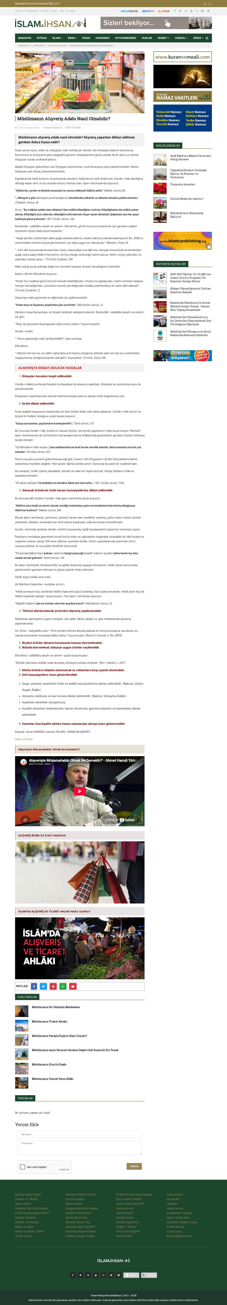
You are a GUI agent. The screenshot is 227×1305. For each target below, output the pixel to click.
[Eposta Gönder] (73, 986)
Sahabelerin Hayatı (179, 1213)
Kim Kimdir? (124, 1236)
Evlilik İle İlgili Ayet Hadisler (134, 1194)
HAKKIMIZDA (32, 10)
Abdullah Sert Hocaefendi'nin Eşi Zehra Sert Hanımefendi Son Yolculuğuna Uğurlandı (190, 320)
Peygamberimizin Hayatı (82, 1208)
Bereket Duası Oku (78, 1222)
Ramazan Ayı (124, 1208)
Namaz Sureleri (25, 1217)
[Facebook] (175, 10)
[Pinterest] (202, 10)
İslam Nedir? (23, 1203)
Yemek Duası (125, 1217)
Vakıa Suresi (175, 1208)
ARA (62, 10)
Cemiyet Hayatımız (57, 45)
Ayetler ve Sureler (27, 1222)
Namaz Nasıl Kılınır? (28, 1194)
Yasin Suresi (175, 1194)
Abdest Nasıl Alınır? (79, 1213)
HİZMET (163, 37)
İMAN (71, 37)
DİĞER (197, 37)
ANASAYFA (24, 37)
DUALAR (147, 37)
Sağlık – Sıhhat (126, 1226)
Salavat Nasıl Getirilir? (80, 1226)
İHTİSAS (42, 37)
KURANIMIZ (103, 37)
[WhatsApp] (197, 10)
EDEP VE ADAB (73, 127)
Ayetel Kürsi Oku (76, 1217)
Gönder (134, 1166)
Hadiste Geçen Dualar (80, 1236)
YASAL (54, 10)
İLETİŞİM (70, 10)
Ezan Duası (174, 1231)
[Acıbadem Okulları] (182, 357)
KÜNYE (19, 10)
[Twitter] (180, 10)
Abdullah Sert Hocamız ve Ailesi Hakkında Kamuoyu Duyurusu (190, 333)
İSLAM (56, 37)
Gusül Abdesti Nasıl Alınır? (32, 1213)
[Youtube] (191, 10)
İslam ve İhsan (24, 739)
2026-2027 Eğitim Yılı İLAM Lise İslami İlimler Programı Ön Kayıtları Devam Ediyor (190, 277)
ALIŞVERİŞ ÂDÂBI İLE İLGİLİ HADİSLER (42, 835)
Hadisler (172, 1203)
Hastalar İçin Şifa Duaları (31, 1208)
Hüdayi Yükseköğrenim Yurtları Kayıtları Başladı (190, 290)
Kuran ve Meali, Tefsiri (29, 1231)
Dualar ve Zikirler (26, 1199)
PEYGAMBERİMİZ (125, 37)
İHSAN (86, 37)
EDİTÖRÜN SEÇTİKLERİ (171, 264)
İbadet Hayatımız (127, 1222)
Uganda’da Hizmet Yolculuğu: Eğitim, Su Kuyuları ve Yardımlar (188, 173)
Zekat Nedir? (124, 1213)
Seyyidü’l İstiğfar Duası (182, 1222)
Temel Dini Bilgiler (128, 1231)
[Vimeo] (111, 1275)
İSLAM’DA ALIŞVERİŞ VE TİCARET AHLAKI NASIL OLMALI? (54, 911)
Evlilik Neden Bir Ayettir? (31, 3)
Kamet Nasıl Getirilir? (130, 1203)
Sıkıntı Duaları (75, 1199)
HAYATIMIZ (38, 45)
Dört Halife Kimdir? (129, 1199)
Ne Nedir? (173, 1199)
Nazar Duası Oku (178, 1217)
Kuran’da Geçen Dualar (81, 1231)
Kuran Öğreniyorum (179, 1236)
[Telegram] (208, 10)
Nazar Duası (74, 1203)
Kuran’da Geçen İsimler (81, 1194)
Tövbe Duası (23, 1236)
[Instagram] (186, 10)
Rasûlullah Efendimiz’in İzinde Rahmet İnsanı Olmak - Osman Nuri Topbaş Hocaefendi (190, 306)
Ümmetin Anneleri (182, 184)
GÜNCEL (180, 37)
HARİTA (45, 10)
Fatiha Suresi (175, 1226)
